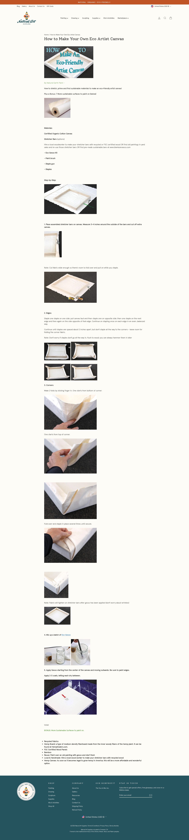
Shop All (51, 806)
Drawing (74, 18)
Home (46, 35)
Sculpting (85, 18)
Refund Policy (77, 810)
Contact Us (41, 6)
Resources (76, 795)
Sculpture (51, 795)
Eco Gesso (66, 635)
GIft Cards (50, 6)
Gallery (24, 6)
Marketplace (122, 18)
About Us (32, 6)
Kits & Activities (108, 18)
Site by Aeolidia (114, 826)
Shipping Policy (77, 806)
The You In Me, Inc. (102, 788)
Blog (18, 6)
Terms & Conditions (93, 826)
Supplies (95, 18)
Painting (63, 18)
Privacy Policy (104, 826)
